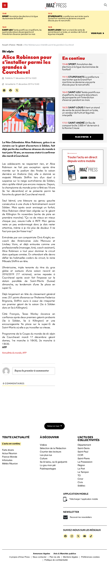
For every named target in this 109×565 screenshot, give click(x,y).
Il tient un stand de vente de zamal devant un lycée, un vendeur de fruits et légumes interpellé (67, 32)
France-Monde (9, 457)
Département (84, 445)
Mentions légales (70, 557)
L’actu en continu (11, 444)
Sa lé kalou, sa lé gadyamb (53, 462)
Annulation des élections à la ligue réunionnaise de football (20, 17)
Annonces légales (41, 554)
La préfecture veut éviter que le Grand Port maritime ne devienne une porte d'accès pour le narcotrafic (68, 18)
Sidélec (81, 486)
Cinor (80, 479)
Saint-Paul (83, 452)
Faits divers (8, 450)
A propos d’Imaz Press (19, 557)
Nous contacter (40, 557)
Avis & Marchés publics (65, 554)
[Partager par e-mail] (4, 90)
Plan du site (55, 557)
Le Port (81, 469)
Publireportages (48, 469)
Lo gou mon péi (48, 465)
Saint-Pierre (84, 459)
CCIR (80, 455)
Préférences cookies (90, 557)
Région (81, 465)
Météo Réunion (10, 464)
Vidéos (43, 445)
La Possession (85, 462)
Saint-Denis (84, 448)
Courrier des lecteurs (50, 452)
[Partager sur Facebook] (10, 90)
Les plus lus (46, 455)
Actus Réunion (9, 454)
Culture (43, 459)
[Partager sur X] (17, 90)
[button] (5, 5)
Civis (80, 482)
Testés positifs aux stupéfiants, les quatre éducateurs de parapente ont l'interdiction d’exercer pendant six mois (22, 32)
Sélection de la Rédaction (53, 448)
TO (79, 476)
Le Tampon (83, 472)
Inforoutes (7, 460)
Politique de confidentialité (56, 560)
